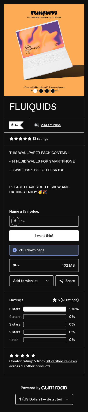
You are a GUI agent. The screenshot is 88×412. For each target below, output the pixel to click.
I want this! (44, 235)
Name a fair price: (24, 211)
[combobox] (31, 280)
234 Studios (51, 125)
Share (70, 281)
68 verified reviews (61, 361)
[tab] (35, 91)
